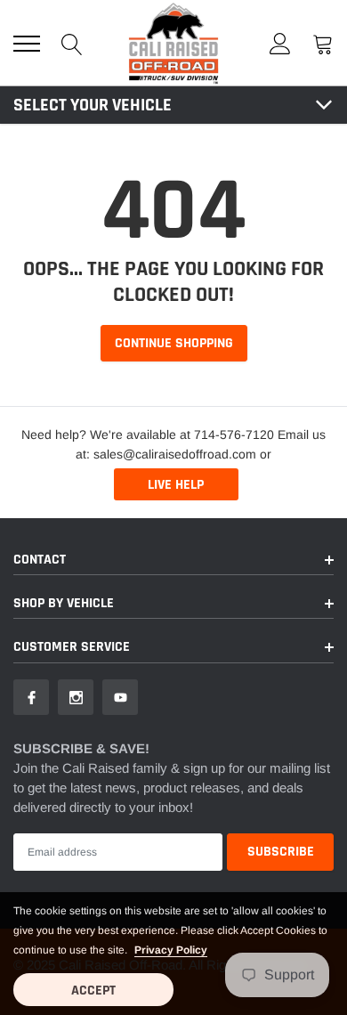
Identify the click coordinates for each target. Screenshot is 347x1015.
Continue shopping (174, 343)
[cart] (323, 43)
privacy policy (170, 950)
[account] (280, 43)
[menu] (26, 43)
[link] (31, 697)
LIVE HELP (176, 484)
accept (93, 990)
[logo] (173, 42)
